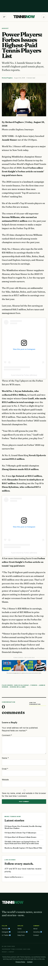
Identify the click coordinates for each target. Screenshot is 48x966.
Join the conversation (34, 703)
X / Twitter (5, 935)
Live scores (22, 932)
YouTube (5, 929)
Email (5, 769)
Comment (7, 735)
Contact (36, 935)
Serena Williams (18, 687)
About (35, 929)
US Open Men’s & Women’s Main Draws (20, 837)
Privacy (4, 952)
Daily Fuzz (21, 935)
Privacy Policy (20, 962)
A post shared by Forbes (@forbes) (24, 375)
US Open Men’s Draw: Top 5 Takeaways (20, 833)
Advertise (36, 932)
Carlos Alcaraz (21, 685)
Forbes (34, 685)
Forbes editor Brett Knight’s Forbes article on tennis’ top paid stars (23, 562)
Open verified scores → (14, 877)
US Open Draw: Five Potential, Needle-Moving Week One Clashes (23, 827)
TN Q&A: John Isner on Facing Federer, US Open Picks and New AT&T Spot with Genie (22, 843)
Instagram (5, 932)
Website (5, 779)
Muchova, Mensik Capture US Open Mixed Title (23, 848)
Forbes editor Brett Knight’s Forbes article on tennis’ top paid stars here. (23, 171)
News (20, 929)
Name (5, 758)
